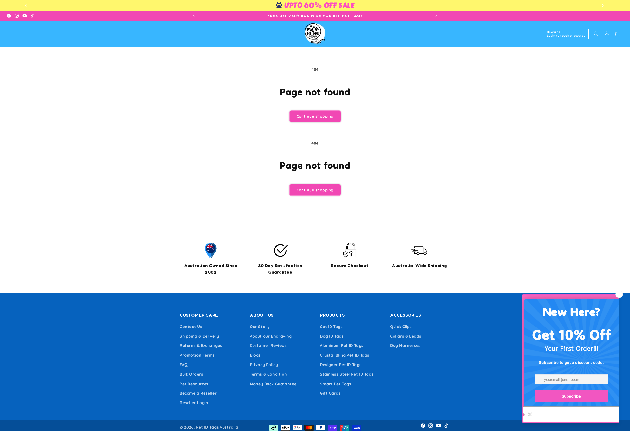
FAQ (184, 364)
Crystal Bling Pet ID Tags (344, 355)
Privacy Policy (264, 364)
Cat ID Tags (331, 326)
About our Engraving (271, 336)
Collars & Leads (405, 336)
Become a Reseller (198, 393)
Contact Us (191, 326)
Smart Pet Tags (335, 383)
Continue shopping (315, 116)
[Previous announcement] (194, 15)
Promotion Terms (197, 355)
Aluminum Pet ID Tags (341, 345)
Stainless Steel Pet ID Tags (347, 374)
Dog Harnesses (405, 345)
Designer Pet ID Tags (341, 364)
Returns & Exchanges (201, 345)
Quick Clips (401, 326)
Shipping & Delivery (199, 336)
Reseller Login (194, 402)
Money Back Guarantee (273, 383)
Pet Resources (194, 383)
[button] (603, 5)
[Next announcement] (436, 15)
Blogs (255, 355)
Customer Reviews (268, 345)
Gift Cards (330, 393)
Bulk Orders (191, 374)
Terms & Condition (268, 374)
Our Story (259, 326)
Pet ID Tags (207, 427)
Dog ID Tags (332, 336)
